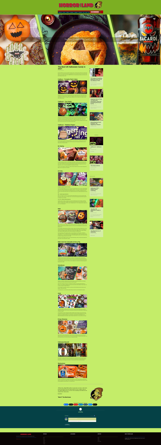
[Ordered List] (73, 421)
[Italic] (70, 421)
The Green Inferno (95, 165)
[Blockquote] (76, 421)
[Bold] (69, 421)
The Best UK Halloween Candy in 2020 (96, 210)
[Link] (78, 421)
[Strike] (72, 421)
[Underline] (71, 421)
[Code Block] (77, 421)
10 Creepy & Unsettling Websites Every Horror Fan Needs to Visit (96, 79)
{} (79, 421)
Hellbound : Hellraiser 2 (96, 147)
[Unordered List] (75, 421)
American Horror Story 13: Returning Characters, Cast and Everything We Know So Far (96, 101)
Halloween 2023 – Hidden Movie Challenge (95, 189)
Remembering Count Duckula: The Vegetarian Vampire (96, 123)
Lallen (59, 70)
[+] (80, 421)
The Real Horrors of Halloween (96, 231)
